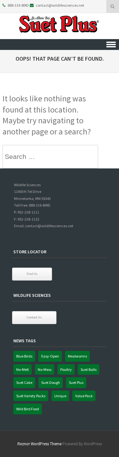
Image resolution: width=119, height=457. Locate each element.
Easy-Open (50, 356)
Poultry (66, 369)
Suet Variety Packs (30, 395)
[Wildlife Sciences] (59, 35)
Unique (60, 395)
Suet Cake (24, 382)
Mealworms (77, 356)
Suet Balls (88, 369)
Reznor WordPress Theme (39, 444)
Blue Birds (24, 356)
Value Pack (84, 395)
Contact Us (34, 317)
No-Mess (44, 369)
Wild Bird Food (27, 408)
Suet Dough (50, 382)
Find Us (32, 274)
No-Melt (22, 369)
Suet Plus (76, 382)
